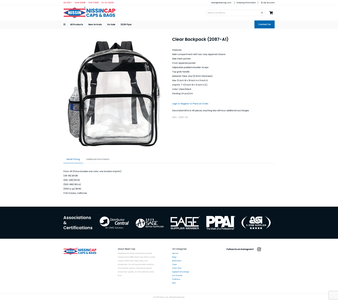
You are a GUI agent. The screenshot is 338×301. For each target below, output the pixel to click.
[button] (64, 24)
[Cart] (271, 12)
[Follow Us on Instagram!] (257, 249)
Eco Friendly (177, 275)
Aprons (175, 253)
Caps (174, 264)
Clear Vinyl (176, 268)
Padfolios (176, 279)
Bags (174, 257)
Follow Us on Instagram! (240, 249)
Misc (174, 283)
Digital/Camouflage (180, 272)
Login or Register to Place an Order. (190, 103)
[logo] (89, 13)
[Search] (262, 13)
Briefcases (176, 260)
